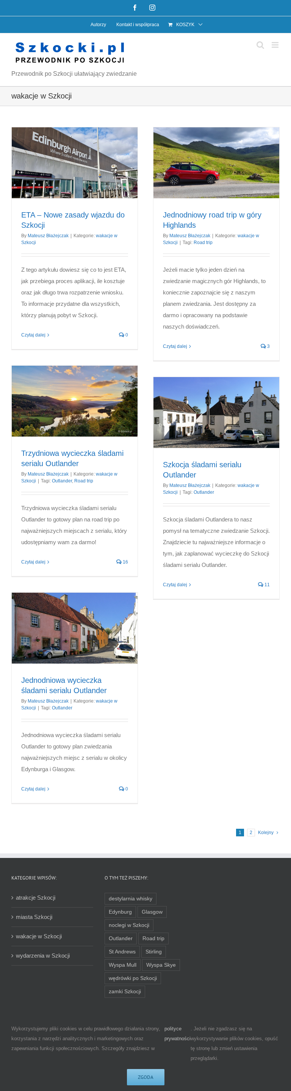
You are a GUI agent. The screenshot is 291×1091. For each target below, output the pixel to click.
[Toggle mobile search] (260, 45)
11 (266, 584)
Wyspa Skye (161, 965)
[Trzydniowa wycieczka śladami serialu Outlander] (75, 401)
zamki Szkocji (125, 991)
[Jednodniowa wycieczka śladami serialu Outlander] (75, 628)
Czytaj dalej (33, 335)
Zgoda (145, 1077)
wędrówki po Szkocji (133, 978)
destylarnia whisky (130, 899)
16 (125, 562)
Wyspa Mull (122, 965)
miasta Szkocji (34, 917)
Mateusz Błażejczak (48, 235)
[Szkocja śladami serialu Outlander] (216, 412)
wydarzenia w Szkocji (43, 955)
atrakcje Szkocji (35, 897)
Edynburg (120, 912)
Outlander (62, 481)
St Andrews (122, 952)
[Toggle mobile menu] (276, 45)
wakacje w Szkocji (39, 936)
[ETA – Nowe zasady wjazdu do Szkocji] (75, 162)
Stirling (154, 952)
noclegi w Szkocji (129, 925)
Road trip (203, 242)
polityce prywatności (177, 1033)
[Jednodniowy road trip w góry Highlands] (216, 162)
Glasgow (152, 912)
